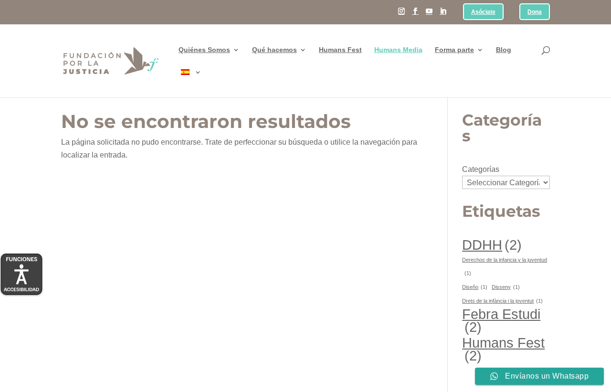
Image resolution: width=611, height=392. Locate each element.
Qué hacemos (274, 49)
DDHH (492, 244)
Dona (534, 12)
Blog (503, 49)
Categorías (480, 169)
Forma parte (454, 49)
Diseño (474, 287)
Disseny (506, 287)
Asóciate (483, 12)
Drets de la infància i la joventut (502, 301)
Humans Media (398, 49)
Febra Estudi (501, 320)
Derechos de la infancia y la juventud (504, 266)
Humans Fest (340, 49)
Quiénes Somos (204, 49)
